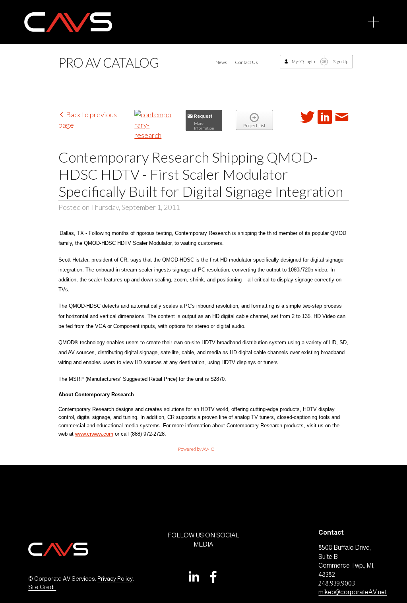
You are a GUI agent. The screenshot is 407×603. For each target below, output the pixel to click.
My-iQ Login (303, 61)
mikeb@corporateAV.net (352, 592)
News (221, 62)
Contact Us (246, 62)
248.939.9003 (336, 583)
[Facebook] (213, 576)
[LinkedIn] (193, 576)
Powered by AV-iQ (196, 449)
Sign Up (340, 61)
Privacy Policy (115, 579)
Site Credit (42, 587)
